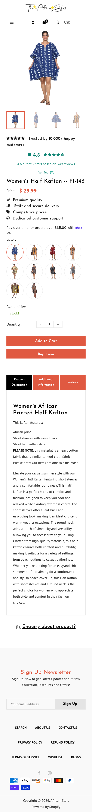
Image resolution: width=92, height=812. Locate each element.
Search (21, 727)
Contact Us (68, 727)
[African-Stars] (46, 7)
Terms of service (25, 757)
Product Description (19, 382)
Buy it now (46, 354)
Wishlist (55, 757)
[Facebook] (39, 773)
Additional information (46, 382)
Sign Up (70, 704)
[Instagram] (49, 773)
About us (42, 727)
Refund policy (62, 742)
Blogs (76, 757)
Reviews (72, 382)
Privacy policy (30, 742)
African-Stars (59, 800)
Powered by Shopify (46, 807)
